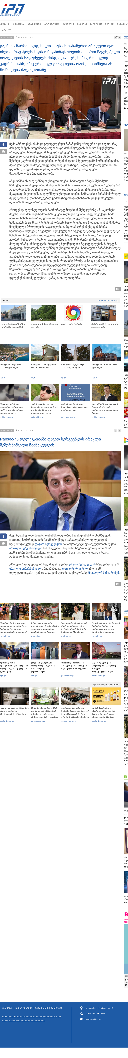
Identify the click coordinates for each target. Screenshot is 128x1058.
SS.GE (5, 300)
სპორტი (109, 24)
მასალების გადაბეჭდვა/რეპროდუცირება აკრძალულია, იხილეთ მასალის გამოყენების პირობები (31, 1018)
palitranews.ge (67, 676)
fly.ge (2, 377)
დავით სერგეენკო (47, 544)
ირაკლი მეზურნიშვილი (25, 548)
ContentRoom (112, 685)
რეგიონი (82, 24)
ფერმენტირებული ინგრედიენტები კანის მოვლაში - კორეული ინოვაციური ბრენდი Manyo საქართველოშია (104, 714)
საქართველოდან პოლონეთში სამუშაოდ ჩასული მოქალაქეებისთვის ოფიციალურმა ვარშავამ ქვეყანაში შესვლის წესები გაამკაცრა (106, 672)
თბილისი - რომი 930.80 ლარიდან (104, 366)
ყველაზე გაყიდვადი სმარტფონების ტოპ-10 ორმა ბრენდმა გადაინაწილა (43, 667)
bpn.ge (3, 676)
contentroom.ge (7, 721)
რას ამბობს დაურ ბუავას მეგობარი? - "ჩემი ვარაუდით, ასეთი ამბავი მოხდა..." (105, 408)
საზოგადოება (51, 24)
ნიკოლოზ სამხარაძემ (103, 572)
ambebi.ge (5, 636)
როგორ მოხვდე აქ (108, 300)
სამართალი (34, 24)
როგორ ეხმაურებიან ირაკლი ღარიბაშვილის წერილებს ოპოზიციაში (74, 666)
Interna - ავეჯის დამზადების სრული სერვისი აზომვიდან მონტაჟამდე (14, 711)
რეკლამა (56, 1008)
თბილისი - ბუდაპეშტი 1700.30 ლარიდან (72, 366)
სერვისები (41, 1008)
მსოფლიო (68, 24)
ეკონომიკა (96, 24)
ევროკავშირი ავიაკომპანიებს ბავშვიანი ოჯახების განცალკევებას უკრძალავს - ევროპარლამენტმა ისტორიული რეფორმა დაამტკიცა (14, 672)
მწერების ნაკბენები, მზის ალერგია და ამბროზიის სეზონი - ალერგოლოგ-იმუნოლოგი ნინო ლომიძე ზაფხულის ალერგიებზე (44, 714)
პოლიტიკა (18, 24)
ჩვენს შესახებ (24, 1008)
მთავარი (5, 24)
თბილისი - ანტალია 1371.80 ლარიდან (10, 366)
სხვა (4, 30)
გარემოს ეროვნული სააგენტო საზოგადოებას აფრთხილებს (74, 407)
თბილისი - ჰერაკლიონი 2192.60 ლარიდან (43, 366)
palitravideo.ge (6, 417)
